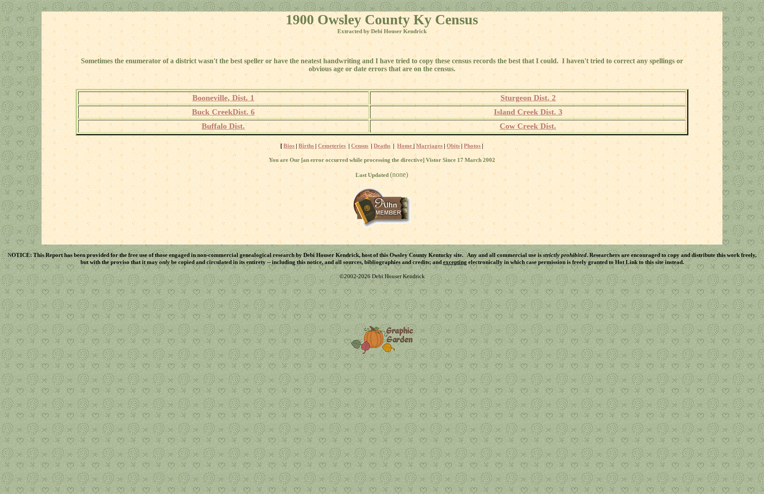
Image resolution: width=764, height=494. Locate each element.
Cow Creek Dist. (528, 126)
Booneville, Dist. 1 (223, 97)
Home (405, 145)
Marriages (429, 145)
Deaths (382, 145)
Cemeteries (332, 145)
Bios (288, 145)
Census (359, 145)
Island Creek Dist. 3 (528, 111)
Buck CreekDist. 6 (223, 111)
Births (306, 145)
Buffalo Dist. (223, 126)
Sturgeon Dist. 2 (528, 97)
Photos (472, 145)
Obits (453, 145)
